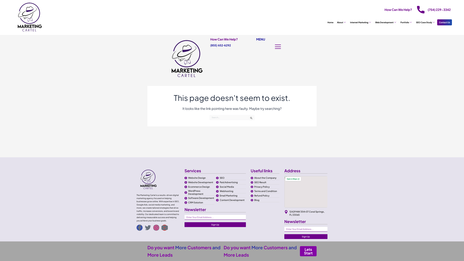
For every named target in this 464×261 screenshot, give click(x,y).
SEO (222, 177)
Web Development (384, 22)
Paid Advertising (229, 182)
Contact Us (444, 22)
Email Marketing (228, 195)
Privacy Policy (262, 186)
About (340, 22)
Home (330, 22)
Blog (256, 200)
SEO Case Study (424, 22)
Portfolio (404, 22)
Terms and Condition (265, 191)
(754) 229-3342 (439, 10)
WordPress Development (195, 192)
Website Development (200, 182)
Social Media (227, 186)
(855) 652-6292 (220, 45)
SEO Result (260, 182)
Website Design (197, 177)
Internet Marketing (359, 22)
